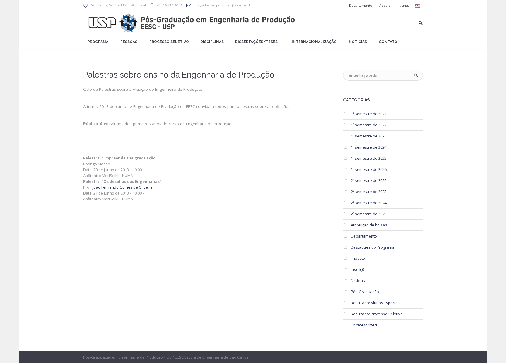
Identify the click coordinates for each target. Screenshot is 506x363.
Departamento (364, 236)
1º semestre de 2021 (369, 113)
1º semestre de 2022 (369, 125)
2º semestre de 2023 (369, 191)
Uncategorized (364, 325)
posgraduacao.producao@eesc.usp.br (223, 5)
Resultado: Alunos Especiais (376, 302)
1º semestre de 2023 (369, 136)
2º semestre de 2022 (369, 180)
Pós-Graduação (365, 291)
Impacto (358, 258)
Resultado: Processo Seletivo (377, 313)
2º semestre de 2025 (369, 213)
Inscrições (360, 269)
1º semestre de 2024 (369, 147)
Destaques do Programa (372, 247)
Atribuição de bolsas (369, 225)
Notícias (358, 280)
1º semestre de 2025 (369, 158)
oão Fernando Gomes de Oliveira (123, 187)
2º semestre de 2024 (369, 202)
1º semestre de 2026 (369, 169)
